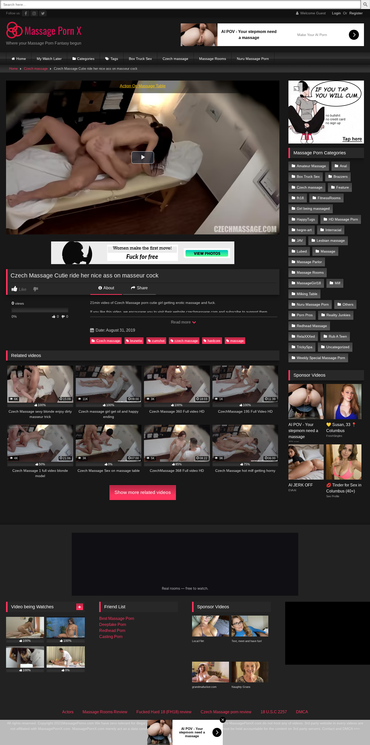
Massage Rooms (212, 59)
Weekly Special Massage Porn (321, 358)
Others (348, 304)
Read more (181, 322)
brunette (136, 341)
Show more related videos (143, 492)
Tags (114, 59)
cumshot (158, 341)
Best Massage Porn (116, 618)
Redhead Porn (112, 630)
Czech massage (175, 59)
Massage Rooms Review (105, 712)
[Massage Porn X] (44, 30)
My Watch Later (49, 59)
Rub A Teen (338, 336)
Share (142, 288)
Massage (328, 251)
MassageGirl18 (309, 283)
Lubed (302, 251)
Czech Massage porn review (226, 712)
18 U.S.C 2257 (274, 712)
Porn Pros (305, 315)
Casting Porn (111, 636)
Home (21, 59)
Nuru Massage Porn (253, 59)
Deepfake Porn (112, 624)
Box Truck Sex (140, 59)
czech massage (186, 341)
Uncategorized (337, 347)
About (108, 288)
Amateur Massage (311, 166)
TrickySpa (304, 347)
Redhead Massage (312, 326)
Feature (342, 187)
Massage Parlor (309, 262)
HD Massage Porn (343, 219)
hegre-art (304, 230)
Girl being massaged (313, 208)
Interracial (333, 230)
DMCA (302, 712)
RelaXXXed (306, 336)
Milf (337, 283)
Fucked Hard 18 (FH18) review (164, 712)
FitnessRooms (329, 198)
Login (336, 13)
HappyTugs (306, 219)
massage (237, 341)
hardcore (214, 341)
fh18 (300, 198)
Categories (85, 59)
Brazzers (341, 176)
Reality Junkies (338, 315)
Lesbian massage (331, 240)
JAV (300, 240)
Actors (67, 712)
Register (356, 13)
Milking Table (307, 294)
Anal (343, 166)
